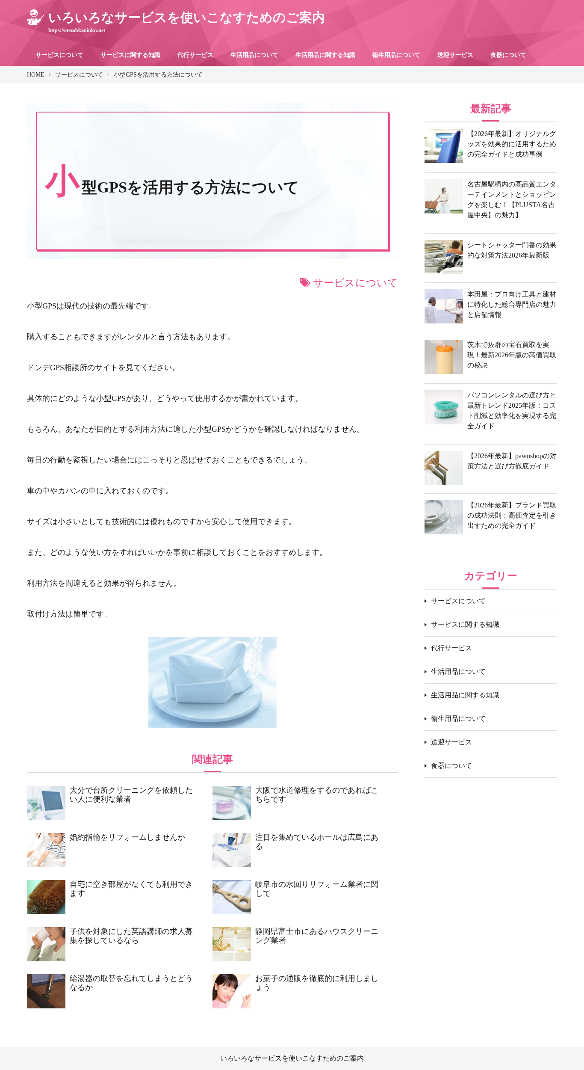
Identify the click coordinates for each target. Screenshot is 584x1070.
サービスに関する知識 (130, 55)
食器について (508, 55)
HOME (35, 74)
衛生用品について (396, 55)
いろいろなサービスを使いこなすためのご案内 (292, 1058)
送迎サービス (455, 55)
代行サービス (195, 55)
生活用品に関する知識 (325, 55)
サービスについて (59, 55)
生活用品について (254, 55)
